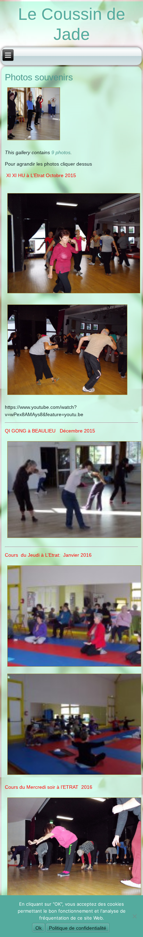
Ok (38, 928)
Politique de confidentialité (77, 928)
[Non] (134, 916)
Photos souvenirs (39, 77)
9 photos (60, 152)
